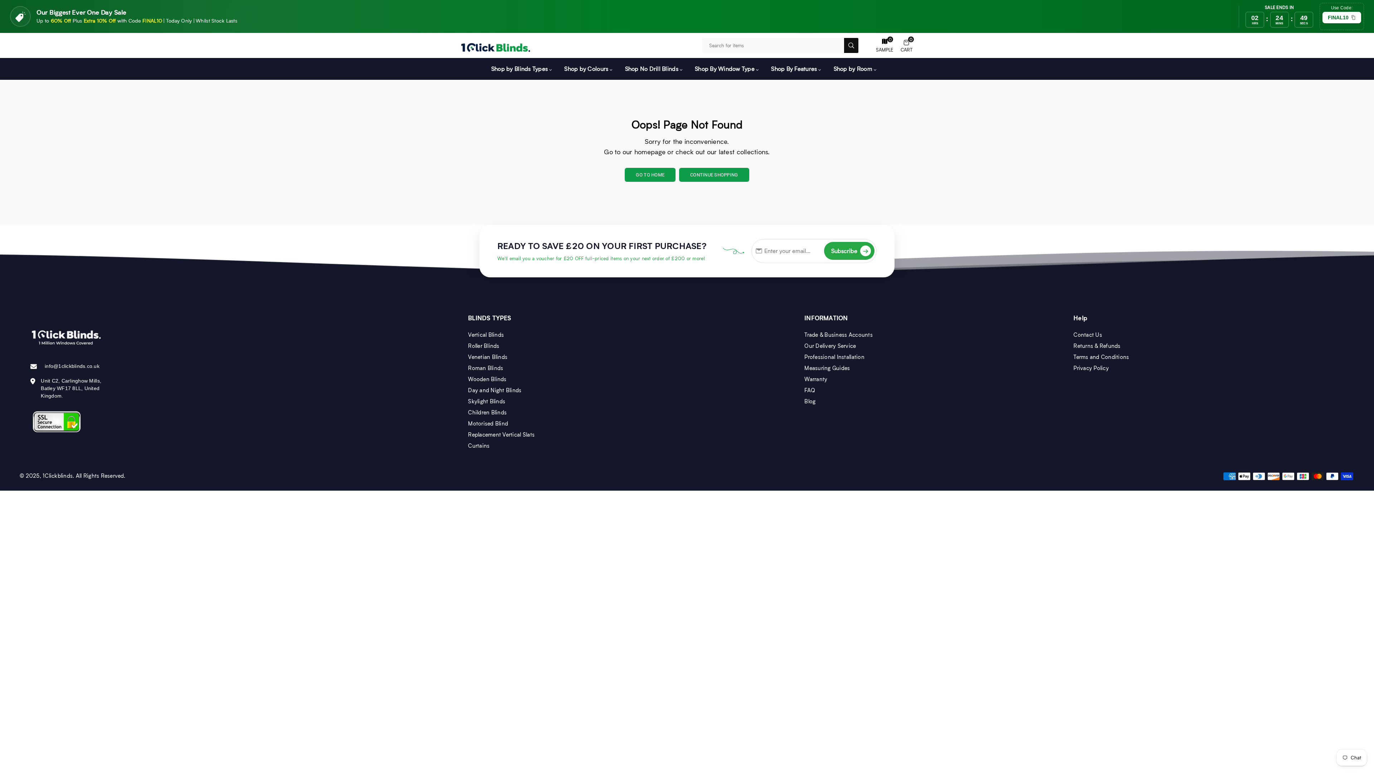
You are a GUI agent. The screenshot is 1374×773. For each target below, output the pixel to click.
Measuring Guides (827, 368)
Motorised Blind (488, 423)
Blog (809, 401)
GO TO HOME (650, 175)
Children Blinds (487, 412)
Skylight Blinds (486, 401)
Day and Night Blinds (494, 390)
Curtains (478, 445)
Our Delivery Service (830, 345)
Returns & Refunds (1096, 345)
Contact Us (1087, 334)
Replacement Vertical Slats (501, 434)
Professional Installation (834, 357)
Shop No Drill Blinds (651, 68)
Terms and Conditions (1101, 357)
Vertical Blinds (486, 334)
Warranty (815, 379)
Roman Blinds (485, 368)
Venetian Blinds (487, 357)
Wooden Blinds (487, 379)
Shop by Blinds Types (519, 68)
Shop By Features (794, 68)
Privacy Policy (1091, 368)
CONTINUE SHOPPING (714, 175)
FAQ (809, 390)
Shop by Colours (586, 68)
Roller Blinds (483, 345)
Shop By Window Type (725, 68)
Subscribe (849, 250)
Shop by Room (853, 68)
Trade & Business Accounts (838, 334)
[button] (906, 45)
